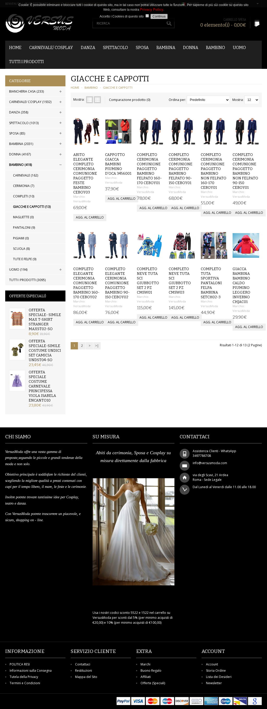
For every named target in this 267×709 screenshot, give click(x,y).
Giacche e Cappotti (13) (32, 206)
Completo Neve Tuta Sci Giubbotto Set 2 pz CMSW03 (180, 281)
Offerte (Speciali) (153, 683)
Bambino (215, 47)
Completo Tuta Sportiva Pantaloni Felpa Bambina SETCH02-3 (211, 283)
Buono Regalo (151, 670)
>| (97, 345)
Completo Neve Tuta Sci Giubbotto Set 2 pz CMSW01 (148, 281)
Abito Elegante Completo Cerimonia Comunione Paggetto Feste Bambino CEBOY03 (85, 174)
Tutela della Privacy (24, 677)
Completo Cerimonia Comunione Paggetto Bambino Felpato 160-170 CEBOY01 (149, 169)
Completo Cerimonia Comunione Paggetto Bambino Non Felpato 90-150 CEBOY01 (245, 171)
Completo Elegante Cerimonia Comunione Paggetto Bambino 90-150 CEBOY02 (117, 283)
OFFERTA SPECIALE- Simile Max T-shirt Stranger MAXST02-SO (45, 319)
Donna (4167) (20, 154)
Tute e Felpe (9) (24, 259)
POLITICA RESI (20, 664)
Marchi (145, 664)
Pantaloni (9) (24, 227)
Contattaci (82, 664)
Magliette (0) (23, 217)
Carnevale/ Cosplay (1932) (30, 102)
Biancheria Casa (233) (26, 91)
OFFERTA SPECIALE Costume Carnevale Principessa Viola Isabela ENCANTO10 (42, 386)
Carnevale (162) (25, 175)
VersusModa (81, 201)
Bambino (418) (20, 164)
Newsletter (214, 683)
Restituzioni (83, 670)
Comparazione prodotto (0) (129, 100)
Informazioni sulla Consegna (31, 670)
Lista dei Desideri (219, 677)
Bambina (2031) (21, 144)
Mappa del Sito (86, 677)
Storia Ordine (216, 670)
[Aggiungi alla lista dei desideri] (85, 144)
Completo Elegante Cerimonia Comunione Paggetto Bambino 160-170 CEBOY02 (86, 283)
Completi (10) (23, 196)
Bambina (165, 47)
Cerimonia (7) (23, 186)
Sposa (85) (17, 133)
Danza (88, 47)
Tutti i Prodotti (26, 61)
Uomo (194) (18, 269)
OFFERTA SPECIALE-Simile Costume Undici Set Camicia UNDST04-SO (45, 350)
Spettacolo (115, 47)
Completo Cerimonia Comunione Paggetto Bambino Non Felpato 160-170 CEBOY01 (213, 171)
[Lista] (89, 99)
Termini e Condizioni (25, 683)
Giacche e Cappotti (117, 87)
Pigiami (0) (21, 238)
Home (15, 47)
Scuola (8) (21, 248)
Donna (190, 47)
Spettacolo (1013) (24, 123)
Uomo (239, 47)
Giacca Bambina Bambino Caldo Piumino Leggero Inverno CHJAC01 (241, 285)
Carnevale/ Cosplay (51, 47)
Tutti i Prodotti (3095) (27, 280)
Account (212, 664)
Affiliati (146, 677)
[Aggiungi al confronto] (94, 144)
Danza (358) (18, 112)
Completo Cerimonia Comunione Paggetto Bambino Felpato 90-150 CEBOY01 (180, 169)
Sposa (142, 47)
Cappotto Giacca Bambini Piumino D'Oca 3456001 (118, 164)
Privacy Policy (151, 9)
